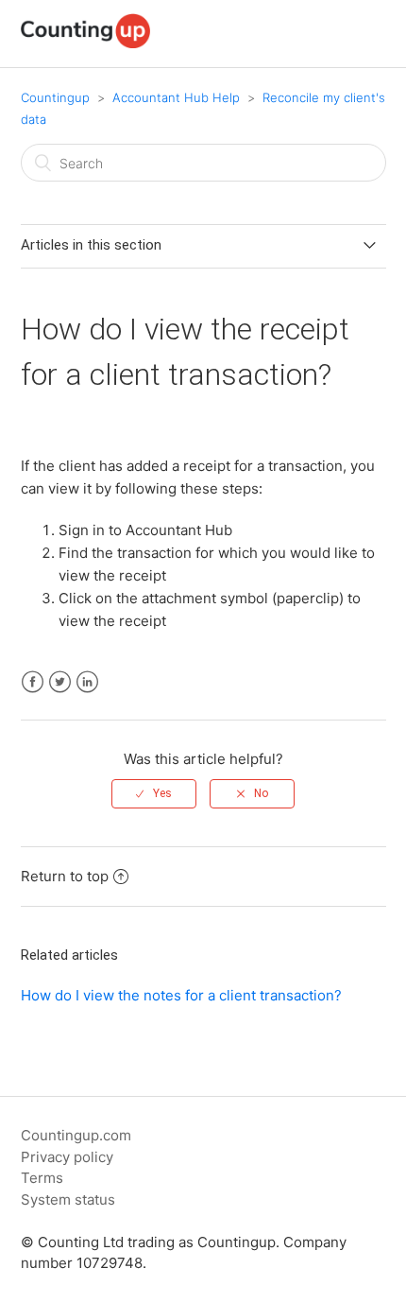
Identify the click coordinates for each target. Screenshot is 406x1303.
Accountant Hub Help (176, 97)
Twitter (60, 682)
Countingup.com (76, 1135)
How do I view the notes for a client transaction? (181, 995)
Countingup (55, 97)
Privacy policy (67, 1157)
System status (68, 1199)
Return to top (65, 876)
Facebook (32, 682)
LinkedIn (87, 682)
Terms (42, 1178)
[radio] (153, 793)
